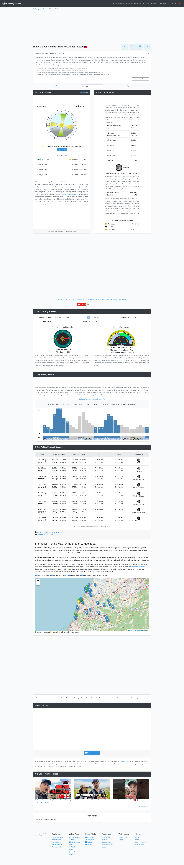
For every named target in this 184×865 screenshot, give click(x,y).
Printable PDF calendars (45, 535)
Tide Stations (56, 839)
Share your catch (93, 753)
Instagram (90, 839)
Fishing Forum (57, 842)
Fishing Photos (57, 844)
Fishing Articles (57, 847)
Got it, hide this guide (141, 79)
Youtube (90, 842)
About (137, 839)
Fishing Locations (58, 837)
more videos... (144, 806)
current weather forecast (66, 194)
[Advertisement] (92, 26)
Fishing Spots (37, 9)
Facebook (90, 837)
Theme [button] (172, 3)
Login (164, 3)
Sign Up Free (62, 150)
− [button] (38, 583)
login (41, 819)
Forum (146, 3)
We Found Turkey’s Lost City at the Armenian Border (92, 800)
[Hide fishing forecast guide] (148, 54)
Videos (138, 3)
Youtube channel (125, 761)
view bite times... (82, 65)
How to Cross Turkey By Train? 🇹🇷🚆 (125, 800)
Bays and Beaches (43, 575)
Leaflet (130, 630)
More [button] (155, 3)
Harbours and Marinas (59, 575)
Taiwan (45, 9)
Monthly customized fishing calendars (49, 532)
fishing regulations (138, 566)
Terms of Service (140, 842)
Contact (137, 837)
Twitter (89, 844)
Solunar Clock (106, 842)
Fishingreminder (14, 3)
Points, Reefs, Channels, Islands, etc (94, 575)
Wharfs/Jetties (75, 575)
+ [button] (38, 580)
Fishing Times (119, 3)
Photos (130, 3)
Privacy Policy (139, 844)
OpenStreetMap (138, 630)
